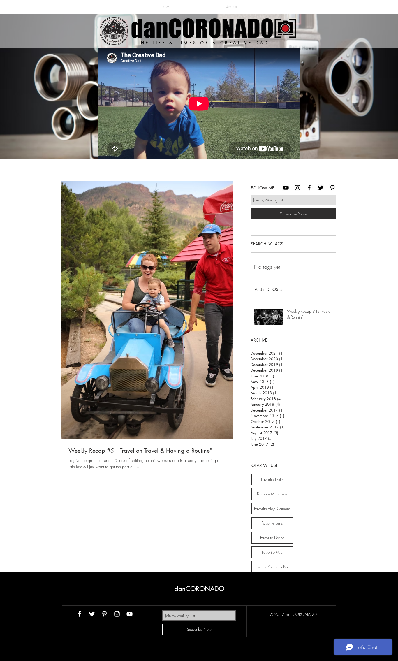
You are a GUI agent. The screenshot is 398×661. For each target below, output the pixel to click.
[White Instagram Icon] (117, 614)
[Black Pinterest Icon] (332, 187)
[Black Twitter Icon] (320, 187)
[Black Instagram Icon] (297, 187)
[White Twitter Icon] (92, 614)
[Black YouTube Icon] (285, 187)
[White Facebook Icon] (79, 614)
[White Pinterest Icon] (104, 614)
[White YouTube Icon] (129, 614)
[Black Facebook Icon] (309, 187)
